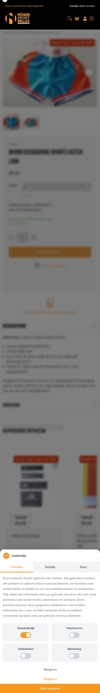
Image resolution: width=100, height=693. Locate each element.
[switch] (25, 635)
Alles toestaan (50, 688)
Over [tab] (83, 567)
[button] (69, 18)
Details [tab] (50, 567)
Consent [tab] (16, 567)
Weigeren (50, 669)
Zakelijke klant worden (82, 6)
